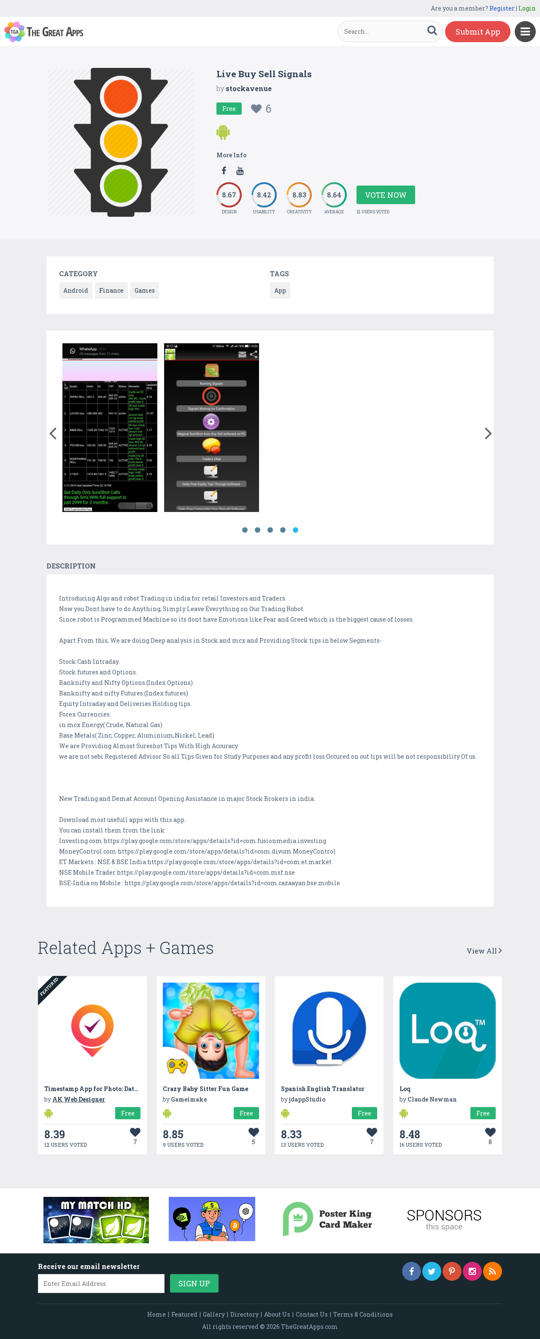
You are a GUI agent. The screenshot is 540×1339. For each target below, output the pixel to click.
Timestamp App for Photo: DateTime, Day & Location (122, 1089)
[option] (110, 429)
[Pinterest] (452, 1271)
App (280, 290)
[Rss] (492, 1271)
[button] (52, 431)
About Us (277, 1314)
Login (527, 8)
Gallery (214, 1314)
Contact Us (312, 1314)
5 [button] (295, 530)
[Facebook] (411, 1271)
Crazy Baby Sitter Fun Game (205, 1089)
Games (145, 290)
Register (502, 8)
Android (75, 290)
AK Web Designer (78, 1099)
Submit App (478, 32)
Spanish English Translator (322, 1089)
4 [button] (282, 530)
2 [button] (257, 530)
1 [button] (244, 530)
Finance (111, 290)
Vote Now (386, 195)
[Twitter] (431, 1271)
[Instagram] (472, 1271)
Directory (244, 1314)
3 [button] (270, 530)
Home (156, 1314)
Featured (184, 1314)
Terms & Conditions (363, 1314)
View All (483, 950)
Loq (405, 1089)
